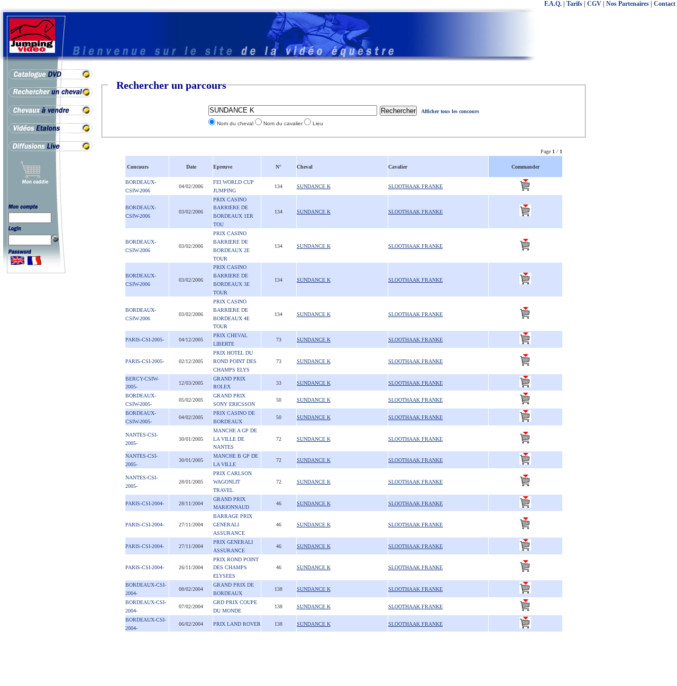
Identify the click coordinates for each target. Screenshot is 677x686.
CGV (594, 3)
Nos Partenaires (627, 3)
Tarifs (574, 3)
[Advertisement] (634, 237)
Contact (664, 3)
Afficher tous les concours (450, 111)
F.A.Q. (553, 3)
